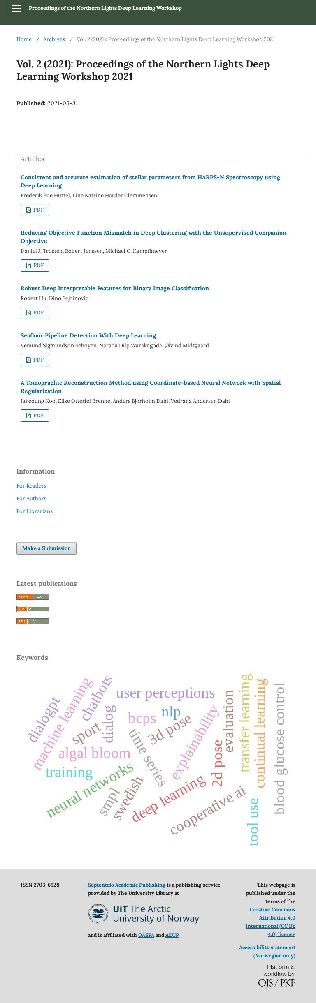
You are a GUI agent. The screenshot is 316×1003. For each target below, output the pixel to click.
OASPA (146, 935)
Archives (54, 39)
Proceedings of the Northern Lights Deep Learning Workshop (105, 8)
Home (24, 39)
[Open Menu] (16, 8)
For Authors (31, 498)
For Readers (31, 485)
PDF (38, 209)
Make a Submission (46, 548)
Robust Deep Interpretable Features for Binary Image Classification (115, 288)
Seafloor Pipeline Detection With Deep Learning (88, 335)
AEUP (172, 935)
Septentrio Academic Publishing (126, 885)
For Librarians (34, 511)
